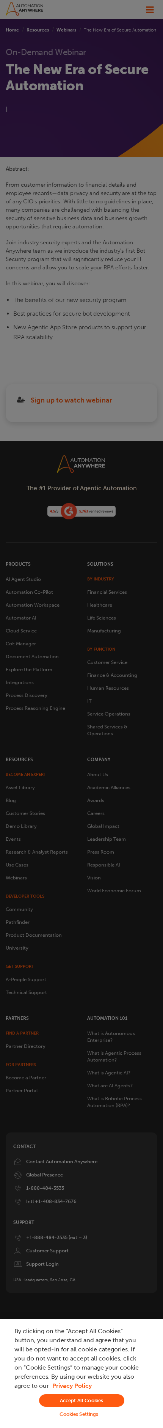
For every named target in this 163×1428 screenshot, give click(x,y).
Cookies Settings (79, 1414)
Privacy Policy (72, 1385)
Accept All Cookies (81, 1400)
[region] (81, 1373)
